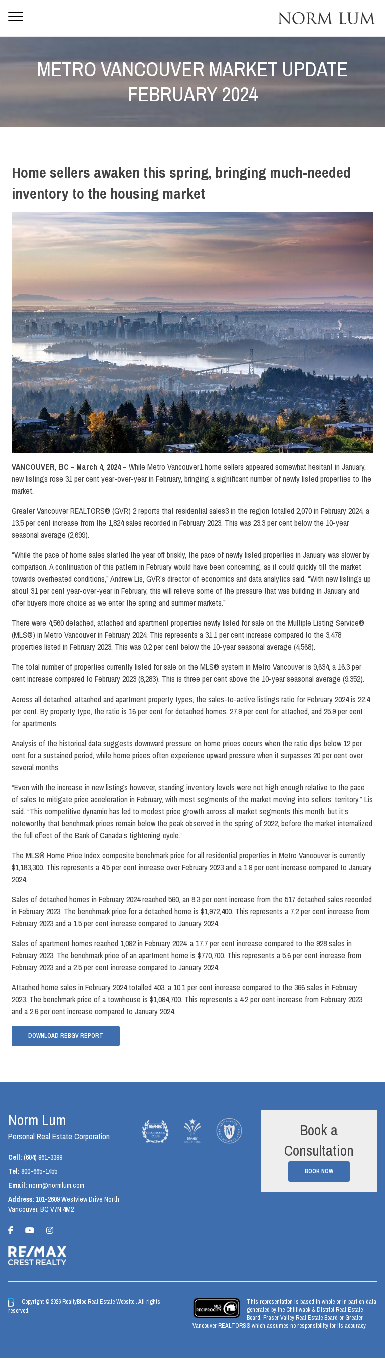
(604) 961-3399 (43, 1157)
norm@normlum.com (56, 1185)
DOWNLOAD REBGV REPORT (65, 1036)
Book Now (319, 1171)
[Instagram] (49, 1230)
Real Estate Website (112, 1302)
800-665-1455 (39, 1171)
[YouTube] (29, 1230)
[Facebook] (10, 1230)
